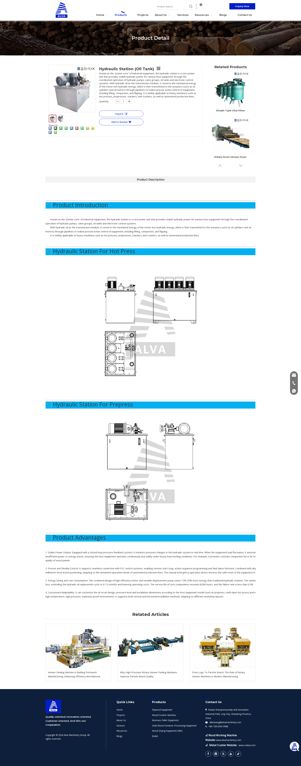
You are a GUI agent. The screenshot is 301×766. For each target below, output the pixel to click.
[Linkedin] (216, 754)
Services (120, 725)
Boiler (155, 736)
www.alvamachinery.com (228, 740)
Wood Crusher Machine (164, 715)
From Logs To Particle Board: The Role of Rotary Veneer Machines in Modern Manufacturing (218, 674)
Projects (120, 715)
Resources (121, 730)
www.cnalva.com (247, 745)
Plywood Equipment (162, 709)
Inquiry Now (242, 6)
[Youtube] (231, 754)
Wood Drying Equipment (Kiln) (167, 730)
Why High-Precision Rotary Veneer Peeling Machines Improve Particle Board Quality (148, 674)
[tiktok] (238, 754)
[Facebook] (208, 754)
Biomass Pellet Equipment (165, 720)
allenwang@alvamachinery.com (224, 722)
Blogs (119, 736)
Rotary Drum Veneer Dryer (230, 156)
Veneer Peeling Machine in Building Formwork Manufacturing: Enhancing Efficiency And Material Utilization (74, 674)
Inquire (119, 114)
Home (119, 709)
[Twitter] (223, 754)
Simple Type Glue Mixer (230, 110)
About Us (121, 720)
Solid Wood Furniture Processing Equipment (174, 725)
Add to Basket (119, 122)
